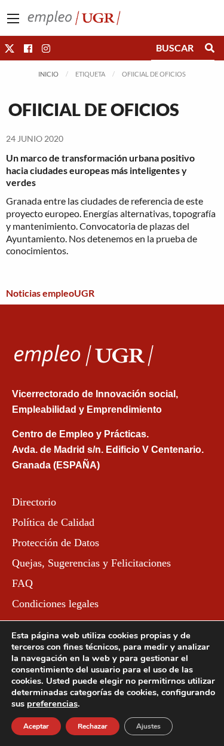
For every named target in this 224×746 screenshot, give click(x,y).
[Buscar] (209, 48)
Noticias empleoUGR (50, 293)
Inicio (48, 74)
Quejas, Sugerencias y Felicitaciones (91, 563)
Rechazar (93, 726)
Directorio (34, 502)
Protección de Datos (55, 543)
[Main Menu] (13, 18)
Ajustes (148, 726)
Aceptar (36, 726)
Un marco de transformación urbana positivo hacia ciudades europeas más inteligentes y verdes (100, 170)
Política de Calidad (53, 522)
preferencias (52, 703)
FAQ (22, 583)
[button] (9, 48)
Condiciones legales (55, 604)
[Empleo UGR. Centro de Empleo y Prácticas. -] (74, 16)
